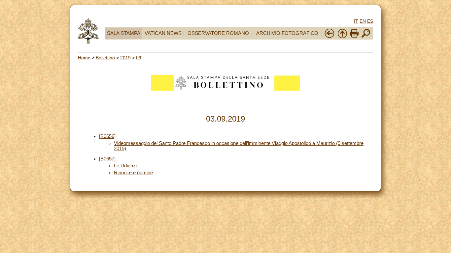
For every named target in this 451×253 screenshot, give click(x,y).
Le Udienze (126, 165)
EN (363, 21)
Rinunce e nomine (133, 172)
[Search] (366, 37)
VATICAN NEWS (163, 33)
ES (370, 21)
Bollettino (105, 57)
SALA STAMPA (123, 33)
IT (356, 21)
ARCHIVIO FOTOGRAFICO (287, 33)
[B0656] (107, 136)
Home (84, 57)
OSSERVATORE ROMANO (218, 33)
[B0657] (107, 158)
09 (138, 57)
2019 (125, 57)
